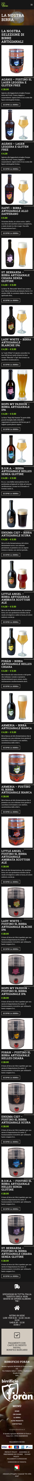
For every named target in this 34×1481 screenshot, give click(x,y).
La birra (17, 1417)
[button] (32, 4)
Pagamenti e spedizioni (17, 1459)
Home (17, 1411)
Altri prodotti (17, 1421)
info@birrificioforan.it (17, 1429)
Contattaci (17, 1424)
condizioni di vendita (17, 1462)
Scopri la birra (11, 105)
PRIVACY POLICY (11, 1452)
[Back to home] (4, 4)
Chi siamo (17, 1414)
